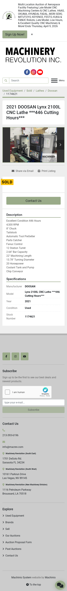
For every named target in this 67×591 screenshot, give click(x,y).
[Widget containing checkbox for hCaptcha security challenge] (27, 392)
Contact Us (33, 201)
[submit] (5, 81)
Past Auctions (13, 548)
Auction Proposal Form (18, 542)
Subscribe (33, 409)
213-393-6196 (10, 435)
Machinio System (21, 577)
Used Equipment (14, 515)
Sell (7, 529)
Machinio (50, 577)
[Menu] (54, 81)
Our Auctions (12, 535)
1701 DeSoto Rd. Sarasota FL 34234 (13, 460)
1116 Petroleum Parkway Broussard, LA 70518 (16, 491)
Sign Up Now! (14, 34)
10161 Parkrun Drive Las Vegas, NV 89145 (14, 476)
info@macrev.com (12, 446)
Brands (9, 522)
